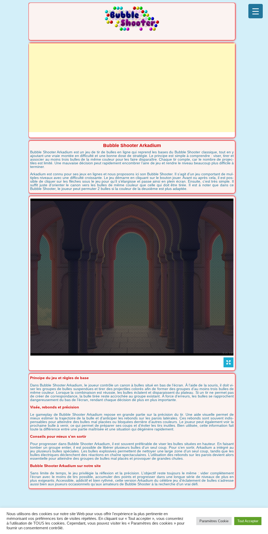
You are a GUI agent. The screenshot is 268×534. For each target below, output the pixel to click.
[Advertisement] (132, 87)
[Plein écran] (228, 362)
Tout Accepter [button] (247, 521)
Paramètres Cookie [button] (213, 521)
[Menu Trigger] (255, 11)
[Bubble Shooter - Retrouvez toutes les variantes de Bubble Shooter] (132, 29)
